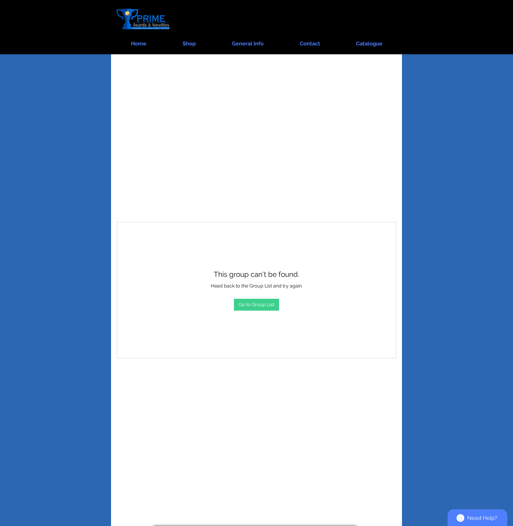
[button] (189, 40)
